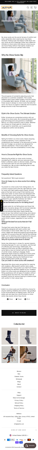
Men (19, 374)
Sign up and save (18, 430)
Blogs (19, 381)
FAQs (19, 392)
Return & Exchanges (19, 398)
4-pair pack (5, 126)
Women (19, 371)
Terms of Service (19, 408)
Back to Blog (20, 312)
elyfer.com (5, 294)
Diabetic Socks (19, 376)
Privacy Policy (19, 400)
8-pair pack (16, 124)
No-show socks (7, 37)
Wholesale (19, 379)
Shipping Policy (19, 405)
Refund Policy (19, 403)
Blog (21, 17)
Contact (19, 387)
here (28, 47)
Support (19, 395)
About (19, 384)
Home (16, 17)
